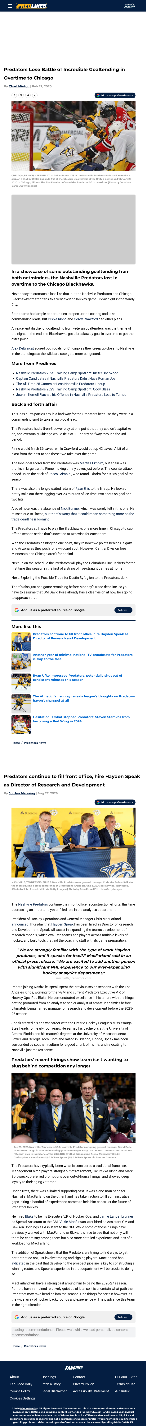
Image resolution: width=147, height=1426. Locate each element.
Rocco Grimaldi (59, 474)
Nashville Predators (33, 904)
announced (20, 924)
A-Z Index (122, 1391)
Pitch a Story (51, 1384)
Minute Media (28, 1408)
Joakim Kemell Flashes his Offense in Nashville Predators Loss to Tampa (71, 395)
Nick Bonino (70, 508)
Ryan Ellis (82, 488)
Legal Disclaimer (54, 1391)
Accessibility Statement (91, 1391)
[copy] (35, 95)
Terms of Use (125, 1384)
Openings (49, 1377)
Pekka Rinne (57, 319)
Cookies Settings (22, 1398)
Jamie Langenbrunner (116, 1216)
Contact (79, 1377)
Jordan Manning (22, 793)
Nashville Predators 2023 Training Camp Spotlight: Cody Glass (63, 389)
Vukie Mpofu (69, 1222)
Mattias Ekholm (91, 463)
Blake (29, 1216)
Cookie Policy (20, 1391)
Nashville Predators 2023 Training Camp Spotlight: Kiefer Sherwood (67, 373)
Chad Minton (19, 86)
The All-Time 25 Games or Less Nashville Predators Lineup (60, 384)
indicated (18, 1263)
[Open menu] (10, 5)
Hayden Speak (62, 924)
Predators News (35, 743)
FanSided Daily (21, 1384)
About (14, 1377)
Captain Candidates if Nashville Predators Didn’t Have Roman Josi (66, 378)
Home (15, 743)
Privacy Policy (83, 1384)
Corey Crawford (86, 319)
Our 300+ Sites (126, 1377)
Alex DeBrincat (22, 348)
